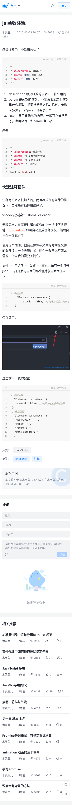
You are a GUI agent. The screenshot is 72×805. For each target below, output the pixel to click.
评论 (62, 554)
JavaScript (22, 450)
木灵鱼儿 (7, 32)
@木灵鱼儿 (26, 479)
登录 (64, 6)
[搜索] (66, 784)
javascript (21, 458)
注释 (37, 458)
